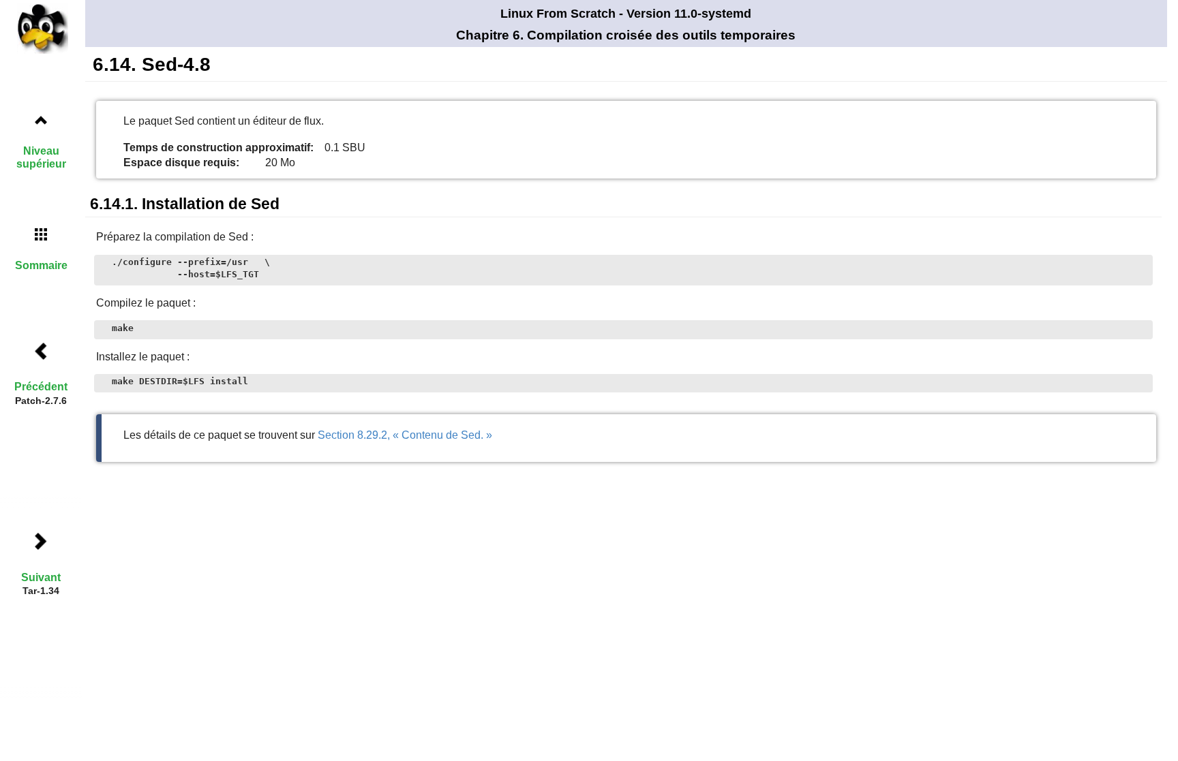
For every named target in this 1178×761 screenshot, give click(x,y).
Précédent (40, 386)
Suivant (41, 577)
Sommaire (41, 265)
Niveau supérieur (41, 157)
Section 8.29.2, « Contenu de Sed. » (405, 435)
